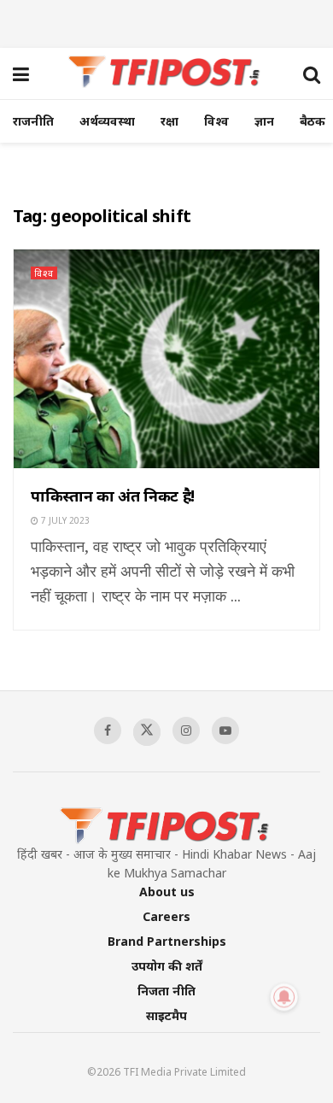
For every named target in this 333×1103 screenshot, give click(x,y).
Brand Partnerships (167, 941)
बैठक (312, 121)
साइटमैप (166, 1015)
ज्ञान (264, 121)
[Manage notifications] (284, 997)
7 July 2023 (64, 520)
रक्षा (169, 121)
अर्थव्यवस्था (107, 121)
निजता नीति (166, 991)
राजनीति (33, 121)
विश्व (216, 121)
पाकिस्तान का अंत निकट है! (113, 495)
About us (167, 891)
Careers (166, 916)
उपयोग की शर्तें (166, 966)
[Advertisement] (166, 21)
